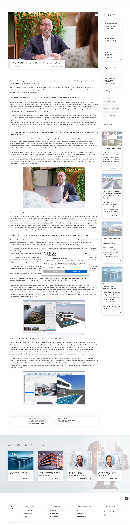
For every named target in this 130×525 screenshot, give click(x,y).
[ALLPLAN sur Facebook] (110, 512)
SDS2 (105, 115)
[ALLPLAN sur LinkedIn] (105, 512)
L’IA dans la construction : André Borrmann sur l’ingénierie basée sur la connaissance (108, 474)
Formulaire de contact (82, 510)
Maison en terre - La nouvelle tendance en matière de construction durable (110, 81)
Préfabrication (117, 225)
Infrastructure (115, 108)
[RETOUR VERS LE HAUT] (126, 498)
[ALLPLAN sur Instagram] (105, 516)
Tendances (112, 115)
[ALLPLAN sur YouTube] (113, 512)
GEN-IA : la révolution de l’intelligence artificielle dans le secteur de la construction (78, 474)
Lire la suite (114, 168)
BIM (114, 101)
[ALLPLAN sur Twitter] (116, 512)
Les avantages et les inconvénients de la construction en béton (110, 40)
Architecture (107, 101)
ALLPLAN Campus (54, 510)
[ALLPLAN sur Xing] (108, 512)
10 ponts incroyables (110, 68)
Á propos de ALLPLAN (29, 510)
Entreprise (106, 108)
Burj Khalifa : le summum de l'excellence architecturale (108, 55)
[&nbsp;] (13, 421)
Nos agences (80, 513)
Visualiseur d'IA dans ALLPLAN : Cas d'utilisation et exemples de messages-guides (50, 474)
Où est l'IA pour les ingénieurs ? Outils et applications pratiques (109, 286)
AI (96, 14)
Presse (25, 516)
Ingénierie (115, 454)
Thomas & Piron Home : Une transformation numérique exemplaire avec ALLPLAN (37, 421)
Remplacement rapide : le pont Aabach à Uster (67, 420)
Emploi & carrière (28, 513)
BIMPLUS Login (54, 516)
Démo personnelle (81, 516)
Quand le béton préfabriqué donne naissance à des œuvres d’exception (111, 241)
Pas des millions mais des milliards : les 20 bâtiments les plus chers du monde (110, 26)
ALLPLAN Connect (54, 513)
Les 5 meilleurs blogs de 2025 (112, 148)
